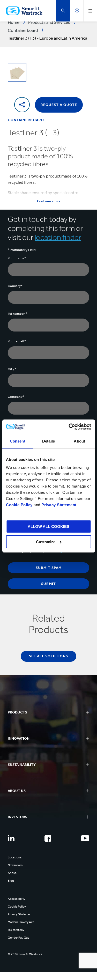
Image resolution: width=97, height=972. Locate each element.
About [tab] (79, 441)
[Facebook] (47, 838)
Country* (15, 286)
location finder (58, 237)
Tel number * (18, 313)
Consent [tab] (17, 441)
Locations (15, 857)
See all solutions (48, 656)
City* (12, 369)
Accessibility (16, 899)
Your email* (17, 341)
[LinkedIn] (11, 838)
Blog (11, 880)
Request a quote (59, 104)
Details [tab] (48, 441)
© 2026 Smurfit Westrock (25, 954)
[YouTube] (85, 838)
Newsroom (15, 865)
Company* (16, 397)
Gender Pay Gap (18, 937)
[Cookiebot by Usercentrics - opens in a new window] (69, 426)
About (12, 873)
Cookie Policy (19, 505)
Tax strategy (16, 930)
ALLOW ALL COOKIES (48, 526)
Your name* (17, 258)
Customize (45, 542)
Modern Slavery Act (21, 922)
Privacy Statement (58, 505)
